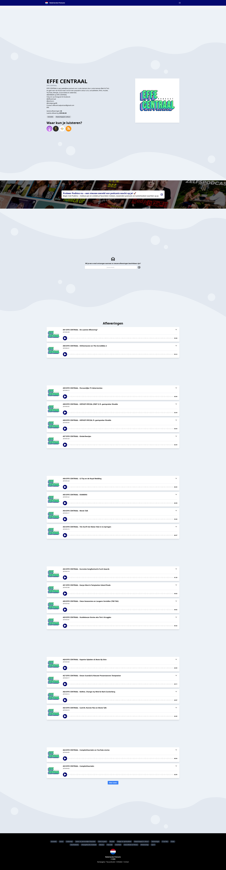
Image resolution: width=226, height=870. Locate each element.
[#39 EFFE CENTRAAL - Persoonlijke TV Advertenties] (54, 392)
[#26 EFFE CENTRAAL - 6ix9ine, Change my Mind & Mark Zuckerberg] (54, 696)
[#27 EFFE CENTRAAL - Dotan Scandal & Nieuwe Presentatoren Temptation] (54, 680)
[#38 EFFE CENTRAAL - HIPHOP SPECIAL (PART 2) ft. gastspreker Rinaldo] (54, 408)
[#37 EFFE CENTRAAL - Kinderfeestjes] (54, 441)
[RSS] (68, 128)
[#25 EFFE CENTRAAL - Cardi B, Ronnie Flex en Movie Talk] (54, 712)
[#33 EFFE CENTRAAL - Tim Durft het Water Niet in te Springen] (54, 531)
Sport (153, 845)
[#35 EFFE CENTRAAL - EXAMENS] (54, 499)
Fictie (172, 841)
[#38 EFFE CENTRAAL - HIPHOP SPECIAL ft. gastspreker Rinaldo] (54, 425)
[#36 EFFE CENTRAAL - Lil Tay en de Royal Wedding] (54, 483)
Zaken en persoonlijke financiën (85, 841)
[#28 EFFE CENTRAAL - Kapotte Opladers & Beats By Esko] (54, 664)
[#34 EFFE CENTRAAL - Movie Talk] (54, 515)
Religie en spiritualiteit (124, 841)
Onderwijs (69, 841)
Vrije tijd (109, 845)
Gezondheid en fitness (131, 845)
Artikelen (119, 862)
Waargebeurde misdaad (89, 845)
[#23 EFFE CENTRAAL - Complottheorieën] (54, 770)
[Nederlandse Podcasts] (113, 851)
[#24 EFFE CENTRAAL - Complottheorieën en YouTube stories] (54, 754)
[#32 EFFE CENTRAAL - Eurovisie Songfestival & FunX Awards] (54, 573)
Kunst (61, 841)
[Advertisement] (113, 20)
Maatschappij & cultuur (63, 117)
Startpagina (101, 862)
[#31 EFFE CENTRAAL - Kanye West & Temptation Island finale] (54, 589)
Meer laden (113, 783)
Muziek (112, 841)
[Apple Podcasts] (49, 128)
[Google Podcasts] (62, 128)
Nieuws (101, 845)
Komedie (50, 117)
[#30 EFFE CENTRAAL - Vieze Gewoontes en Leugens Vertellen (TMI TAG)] (54, 606)
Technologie (155, 841)
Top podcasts (110, 862)
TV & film (165, 841)
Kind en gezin (102, 841)
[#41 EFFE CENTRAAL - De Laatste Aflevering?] (54, 334)
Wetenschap (144, 845)
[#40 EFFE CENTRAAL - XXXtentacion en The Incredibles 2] (54, 350)
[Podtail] (56, 128)
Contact (126, 862)
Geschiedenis (74, 845)
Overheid (118, 845)
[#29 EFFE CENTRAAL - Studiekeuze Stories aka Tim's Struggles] (54, 622)
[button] (180, 3)
